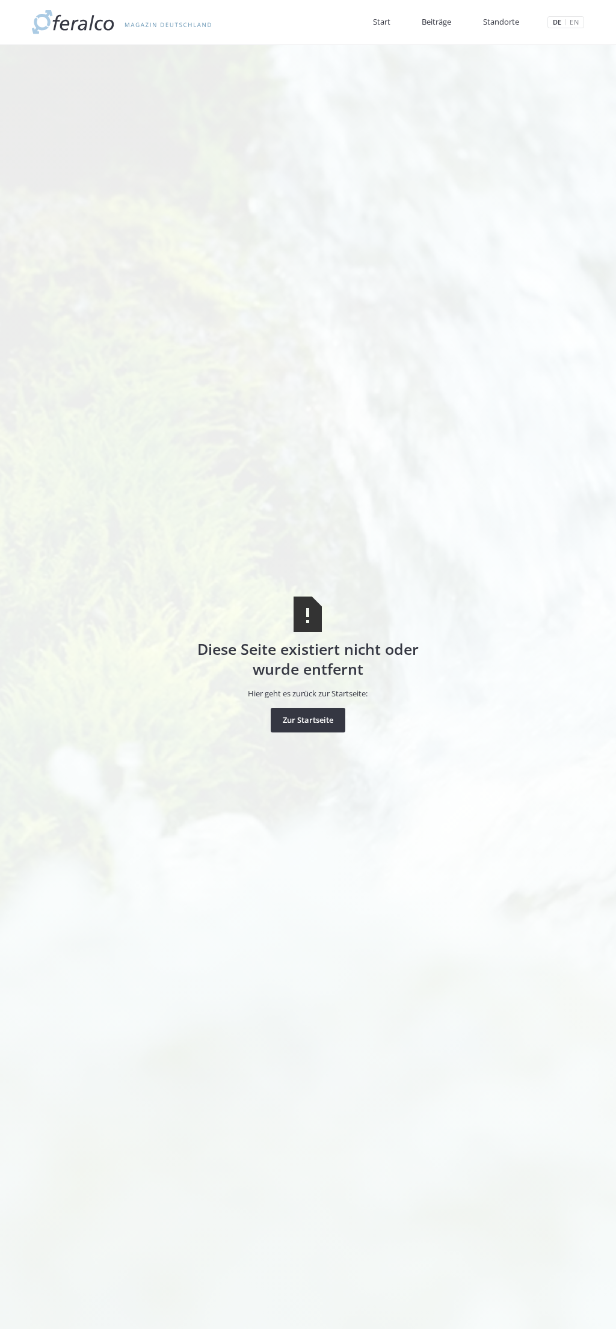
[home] (122, 22)
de (557, 22)
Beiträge (436, 21)
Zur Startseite (308, 719)
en (574, 22)
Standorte (501, 21)
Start (381, 21)
